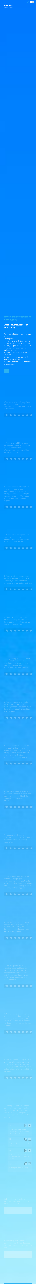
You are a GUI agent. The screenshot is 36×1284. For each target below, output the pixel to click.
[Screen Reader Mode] (31, 2)
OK (6, 371)
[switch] (34, 2)
